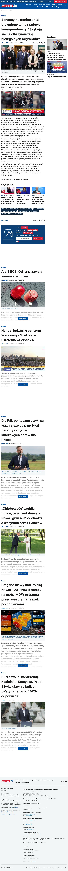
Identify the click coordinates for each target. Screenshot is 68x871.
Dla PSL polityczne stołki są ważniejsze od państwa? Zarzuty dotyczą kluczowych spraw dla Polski (22, 430)
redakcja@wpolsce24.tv (31, 820)
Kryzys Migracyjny (17, 213)
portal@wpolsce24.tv (30, 814)
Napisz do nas (15, 807)
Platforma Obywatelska (26, 208)
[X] (42, 43)
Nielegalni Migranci (6, 213)
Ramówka (3, 814)
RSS (27, 867)
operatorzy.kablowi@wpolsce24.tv (33, 833)
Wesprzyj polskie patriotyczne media (56, 77)
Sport (53, 4)
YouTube (13, 811)
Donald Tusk (5, 208)
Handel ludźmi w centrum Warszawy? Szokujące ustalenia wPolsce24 (21, 335)
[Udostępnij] (44, 43)
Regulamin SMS (48, 867)
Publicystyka (41, 7)
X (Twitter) (8, 811)
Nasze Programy (57, 7)
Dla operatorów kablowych (22, 1)
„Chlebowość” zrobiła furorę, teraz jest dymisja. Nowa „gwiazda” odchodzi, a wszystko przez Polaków (22, 516)
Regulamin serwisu (41, 867)
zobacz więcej (23, 318)
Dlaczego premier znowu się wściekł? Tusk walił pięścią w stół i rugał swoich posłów (38, 200)
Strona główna (4, 10)
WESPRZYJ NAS (33, 1)
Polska (35, 4)
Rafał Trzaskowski (22, 211)
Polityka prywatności (33, 867)
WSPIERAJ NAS (33, 861)
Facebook (3, 811)
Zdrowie (48, 7)
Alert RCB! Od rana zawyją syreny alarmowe (21, 273)
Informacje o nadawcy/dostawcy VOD (59, 867)
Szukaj (49, 1)
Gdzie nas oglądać (11, 1)
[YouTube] (66, 781)
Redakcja (3, 1)
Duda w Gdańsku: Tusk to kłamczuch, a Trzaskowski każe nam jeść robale (7, 200)
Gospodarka (46, 4)
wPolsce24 (4, 43)
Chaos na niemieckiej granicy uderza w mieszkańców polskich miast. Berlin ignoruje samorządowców (22, 200)
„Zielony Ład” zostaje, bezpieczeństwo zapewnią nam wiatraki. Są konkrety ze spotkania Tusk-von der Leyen (56, 56)
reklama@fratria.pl (30, 829)
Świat (40, 4)
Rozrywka (59, 4)
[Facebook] (40, 43)
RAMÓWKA (40, 1)
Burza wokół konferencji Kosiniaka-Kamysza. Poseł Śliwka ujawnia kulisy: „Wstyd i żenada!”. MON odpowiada (21, 686)
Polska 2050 (13, 211)
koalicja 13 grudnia (33, 211)
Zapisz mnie (37, 238)
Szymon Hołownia (14, 208)
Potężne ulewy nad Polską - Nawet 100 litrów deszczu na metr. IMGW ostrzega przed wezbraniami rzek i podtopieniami (22, 594)
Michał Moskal (5, 211)
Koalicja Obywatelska (38, 208)
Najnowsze (29, 4)
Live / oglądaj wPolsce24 (11, 814)
